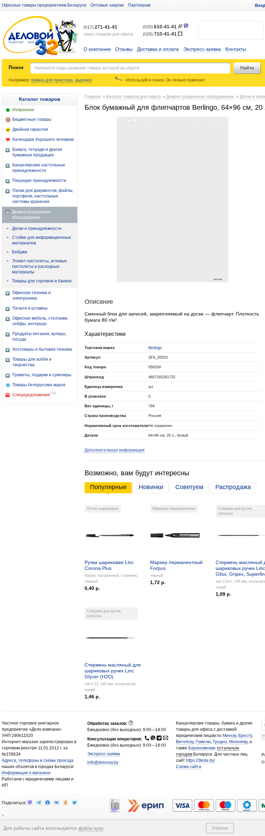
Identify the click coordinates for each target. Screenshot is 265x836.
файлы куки (90, 828)
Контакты (235, 49)
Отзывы (123, 49)
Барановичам (201, 748)
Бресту (245, 735)
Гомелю (203, 741)
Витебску (185, 741)
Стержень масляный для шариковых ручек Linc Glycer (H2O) (113, 670)
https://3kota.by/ (200, 760)
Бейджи (19, 252)
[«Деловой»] (40, 37)
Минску (229, 735)
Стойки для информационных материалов (41, 240)
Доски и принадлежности (36, 228)
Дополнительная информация (115, 450)
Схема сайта (188, 766)
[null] (30, 802)
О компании (97, 49)
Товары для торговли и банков (41, 281)
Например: (20, 80)
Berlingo (155, 348)
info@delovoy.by (102, 762)
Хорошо (220, 827)
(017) (100, 27)
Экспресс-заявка (202, 49)
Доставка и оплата (158, 49)
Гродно (220, 741)
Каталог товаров (39, 99)
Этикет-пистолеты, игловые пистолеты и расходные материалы (39, 266)
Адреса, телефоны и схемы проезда (37, 760)
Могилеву (238, 741)
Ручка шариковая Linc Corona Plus (109, 565)
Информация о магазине (26, 772)
